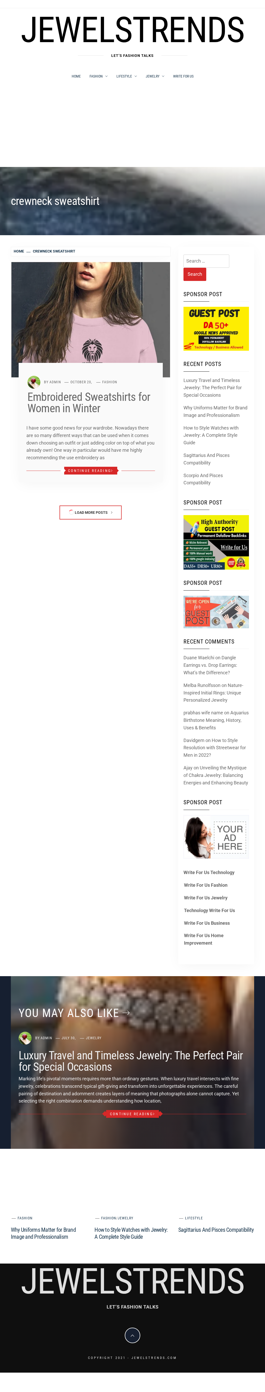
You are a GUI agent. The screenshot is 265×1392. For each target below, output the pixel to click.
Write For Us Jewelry (205, 897)
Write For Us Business (207, 923)
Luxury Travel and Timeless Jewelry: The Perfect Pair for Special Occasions (212, 388)
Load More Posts (91, 512)
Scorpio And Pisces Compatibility (203, 479)
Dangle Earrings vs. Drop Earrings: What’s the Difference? (210, 665)
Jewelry (152, 76)
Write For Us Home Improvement (204, 939)
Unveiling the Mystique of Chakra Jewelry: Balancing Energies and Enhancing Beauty (215, 775)
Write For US (183, 76)
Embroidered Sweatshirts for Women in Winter (88, 402)
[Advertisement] (132, 128)
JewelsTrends (133, 30)
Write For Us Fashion (205, 885)
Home (76, 76)
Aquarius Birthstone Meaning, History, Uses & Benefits (216, 720)
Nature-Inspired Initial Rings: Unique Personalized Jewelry (213, 693)
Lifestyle (124, 76)
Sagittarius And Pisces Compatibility (206, 459)
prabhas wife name (203, 712)
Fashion (96, 76)
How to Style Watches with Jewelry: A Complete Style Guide (211, 435)
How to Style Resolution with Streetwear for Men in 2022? (214, 748)
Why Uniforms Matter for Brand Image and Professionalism (215, 411)
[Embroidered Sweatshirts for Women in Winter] (91, 319)
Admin (55, 382)
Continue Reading (89, 471)
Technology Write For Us (209, 910)
